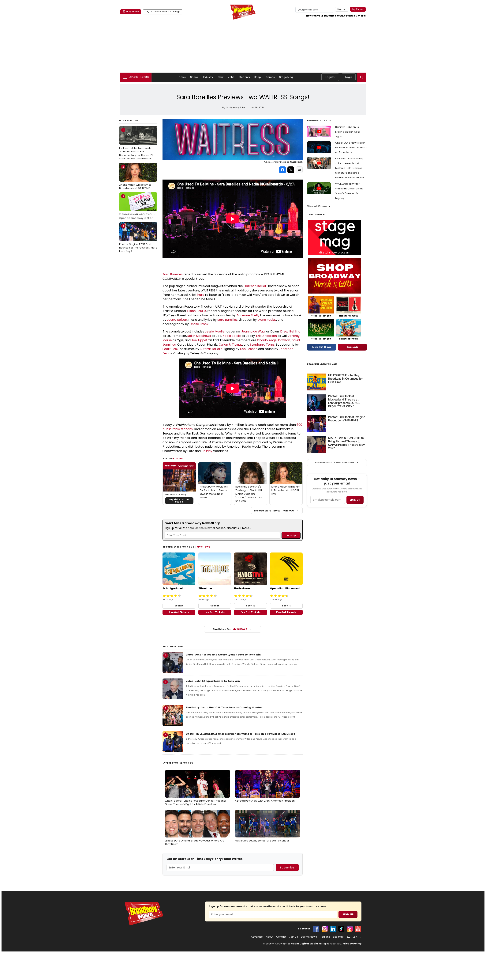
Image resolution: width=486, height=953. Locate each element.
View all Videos (317, 206)
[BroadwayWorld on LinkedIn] (333, 928)
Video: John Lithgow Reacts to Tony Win (213, 681)
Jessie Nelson (177, 319)
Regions (325, 937)
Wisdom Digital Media (303, 943)
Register (330, 77)
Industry (208, 77)
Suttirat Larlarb (211, 349)
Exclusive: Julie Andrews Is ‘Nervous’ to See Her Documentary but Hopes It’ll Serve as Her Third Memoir (136, 144)
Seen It (178, 605)
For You (178, 458)
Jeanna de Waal (253, 331)
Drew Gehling (290, 331)
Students (244, 77)
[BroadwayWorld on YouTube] (358, 928)
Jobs (231, 77)
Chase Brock (198, 324)
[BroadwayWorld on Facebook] (316, 928)
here (200, 295)
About (269, 937)
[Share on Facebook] (282, 169)
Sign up (355, 500)
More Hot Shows (321, 346)
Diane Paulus (196, 311)
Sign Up (348, 914)
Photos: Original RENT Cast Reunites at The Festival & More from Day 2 (138, 238)
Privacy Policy (351, 943)
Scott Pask (170, 349)
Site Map (338, 937)
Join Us (293, 937)
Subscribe (287, 867)
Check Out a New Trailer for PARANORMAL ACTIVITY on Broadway (351, 147)
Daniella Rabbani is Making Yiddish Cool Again (347, 131)
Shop (257, 77)
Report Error (354, 937)
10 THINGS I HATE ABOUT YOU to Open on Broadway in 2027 (137, 207)
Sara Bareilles (173, 274)
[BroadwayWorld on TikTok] (341, 928)
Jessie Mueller (215, 331)
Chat (221, 77)
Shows (194, 77)
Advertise (257, 937)
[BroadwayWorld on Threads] (349, 928)
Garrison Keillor (255, 286)
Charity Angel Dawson (273, 340)
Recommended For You (322, 364)
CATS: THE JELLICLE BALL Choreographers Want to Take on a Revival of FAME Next (240, 734)
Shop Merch (132, 11)
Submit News (309, 937)
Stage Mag (286, 77)
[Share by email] (299, 169)
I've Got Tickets (179, 612)
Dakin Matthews (199, 336)
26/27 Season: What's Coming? (162, 11)
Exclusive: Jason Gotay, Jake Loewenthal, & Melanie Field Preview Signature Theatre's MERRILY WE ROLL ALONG (349, 168)
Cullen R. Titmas (230, 344)
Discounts (352, 346)
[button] (361, 77)
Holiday (206, 451)
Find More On (230, 629)
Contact (281, 937)
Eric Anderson (266, 336)
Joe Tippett (200, 340)
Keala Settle (232, 336)
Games (270, 77)
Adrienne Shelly (247, 315)
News (182, 77)
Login (348, 77)
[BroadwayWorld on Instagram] (324, 928)
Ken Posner (248, 349)
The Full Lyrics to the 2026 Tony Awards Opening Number (224, 707)
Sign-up (341, 9)
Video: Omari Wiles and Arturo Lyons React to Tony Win (223, 654)
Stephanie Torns (262, 344)
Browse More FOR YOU (274, 510)
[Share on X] (290, 169)
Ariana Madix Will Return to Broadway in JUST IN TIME (135, 177)
